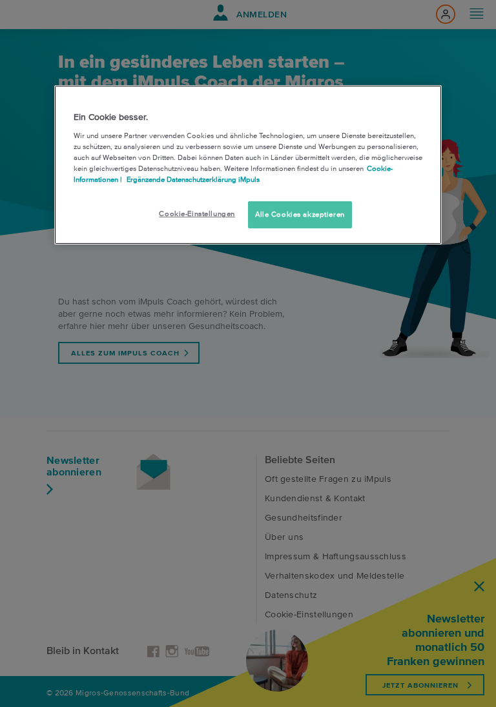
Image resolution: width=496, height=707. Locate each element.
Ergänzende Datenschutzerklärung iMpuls (192, 179)
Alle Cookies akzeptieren (300, 214)
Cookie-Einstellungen (196, 213)
